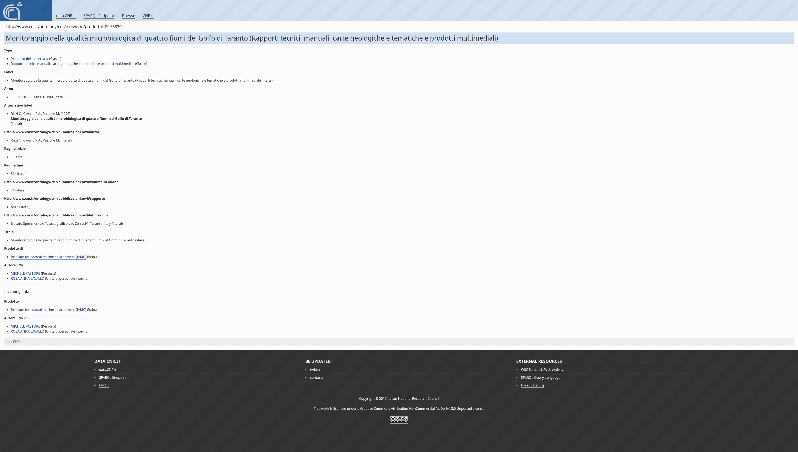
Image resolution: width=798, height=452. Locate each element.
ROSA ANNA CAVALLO (27, 278)
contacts (317, 377)
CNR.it (148, 15)
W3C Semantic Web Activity (542, 369)
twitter (315, 369)
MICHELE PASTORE (25, 273)
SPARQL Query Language (540, 377)
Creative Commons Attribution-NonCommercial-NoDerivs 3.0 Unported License (422, 408)
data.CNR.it (66, 15)
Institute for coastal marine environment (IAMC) (48, 257)
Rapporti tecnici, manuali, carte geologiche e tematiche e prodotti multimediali (72, 63)
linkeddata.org (532, 385)
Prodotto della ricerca (28, 58)
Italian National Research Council (413, 398)
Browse (128, 15)
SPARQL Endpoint (99, 15)
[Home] (26, 10)
